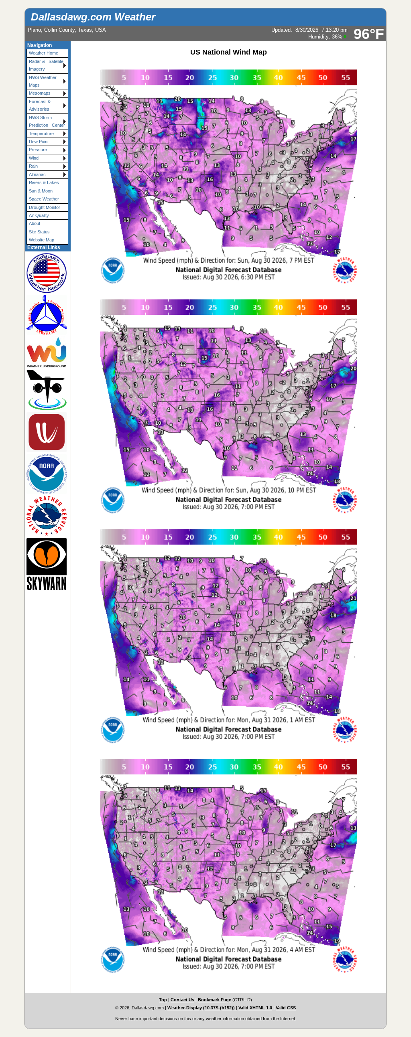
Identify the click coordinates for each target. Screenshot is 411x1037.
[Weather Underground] (44, 352)
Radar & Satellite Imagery (47, 65)
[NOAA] (44, 474)
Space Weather (44, 198)
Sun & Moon (41, 190)
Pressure (38, 149)
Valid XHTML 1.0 (255, 1007)
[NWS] (44, 516)
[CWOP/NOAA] (44, 314)
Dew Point (39, 141)
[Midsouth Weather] (44, 273)
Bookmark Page (214, 999)
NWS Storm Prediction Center (47, 121)
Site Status (39, 231)
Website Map (41, 239)
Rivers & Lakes (44, 182)
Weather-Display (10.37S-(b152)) (201, 1007)
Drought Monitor (44, 207)
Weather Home (43, 53)
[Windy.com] (44, 431)
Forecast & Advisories (40, 105)
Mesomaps (40, 93)
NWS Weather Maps (43, 81)
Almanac (37, 174)
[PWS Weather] (44, 389)
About (34, 223)
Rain (33, 166)
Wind (34, 158)
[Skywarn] (44, 563)
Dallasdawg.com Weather (93, 17)
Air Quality (39, 215)
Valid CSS (286, 1007)
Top (163, 999)
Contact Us (182, 999)
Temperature (41, 133)
